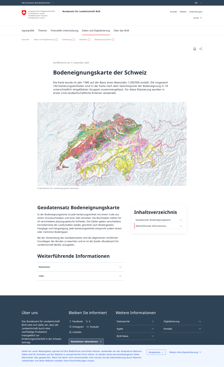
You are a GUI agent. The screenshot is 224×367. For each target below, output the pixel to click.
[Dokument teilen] (201, 49)
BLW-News (122, 336)
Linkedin (77, 332)
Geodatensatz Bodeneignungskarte (153, 219)
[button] (28, 30)
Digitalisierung (171, 321)
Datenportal (123, 321)
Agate (120, 328)
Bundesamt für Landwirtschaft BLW (81, 11)
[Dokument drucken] (195, 49)
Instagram (78, 326)
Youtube (94, 326)
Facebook (77, 321)
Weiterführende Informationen (151, 225)
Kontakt (168, 328)
